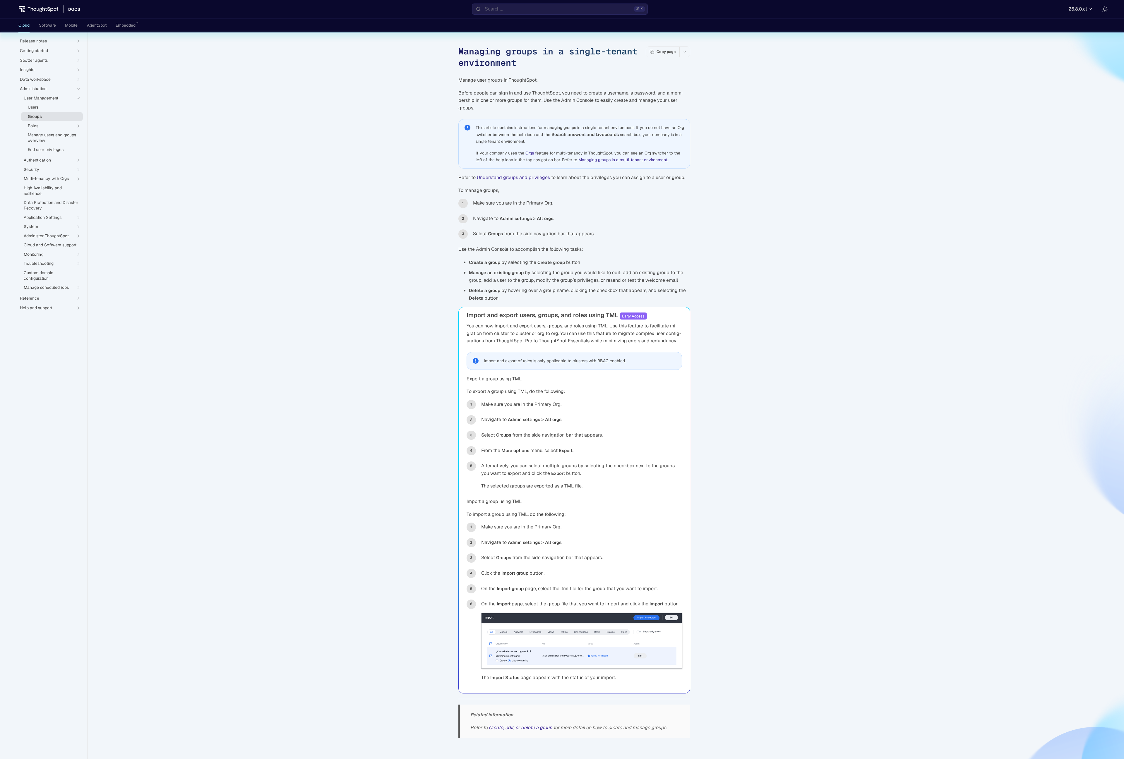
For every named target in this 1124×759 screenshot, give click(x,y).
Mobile (71, 25)
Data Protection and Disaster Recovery (51, 205)
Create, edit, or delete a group (520, 727)
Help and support (36, 307)
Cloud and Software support (50, 245)
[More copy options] (684, 52)
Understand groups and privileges (513, 177)
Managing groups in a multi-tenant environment (622, 159)
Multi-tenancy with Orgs (46, 178)
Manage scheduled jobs (46, 287)
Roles (33, 125)
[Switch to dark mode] (1104, 9)
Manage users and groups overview (52, 137)
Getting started (34, 50)
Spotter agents (34, 60)
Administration (33, 88)
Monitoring (33, 254)
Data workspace (35, 79)
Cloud (24, 25)
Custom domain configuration (38, 275)
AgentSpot (97, 25)
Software (47, 25)
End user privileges (46, 149)
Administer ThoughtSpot (46, 235)
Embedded (126, 25)
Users (33, 107)
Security (31, 169)
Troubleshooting (39, 263)
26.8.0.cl (1077, 9)
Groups (35, 116)
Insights (27, 69)
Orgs (529, 153)
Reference (29, 298)
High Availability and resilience (43, 190)
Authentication (37, 160)
